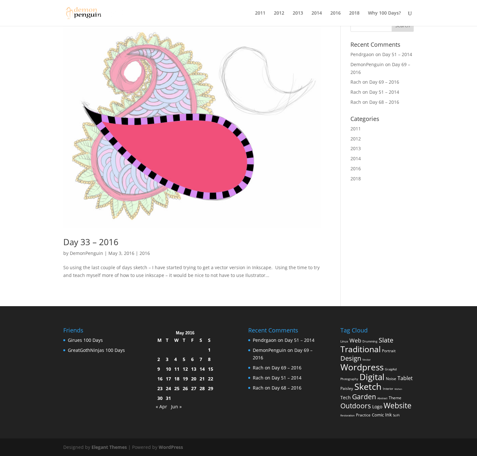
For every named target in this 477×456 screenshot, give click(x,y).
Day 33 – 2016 (90, 242)
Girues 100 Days (85, 340)
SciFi (396, 415)
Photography (349, 379)
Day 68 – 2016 (384, 102)
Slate (386, 340)
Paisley (346, 388)
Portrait (389, 350)
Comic (378, 415)
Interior (388, 389)
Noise (391, 378)
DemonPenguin (86, 253)
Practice (363, 415)
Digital (372, 377)
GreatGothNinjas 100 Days (96, 350)
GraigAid (391, 369)
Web (355, 340)
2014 (317, 13)
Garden (364, 396)
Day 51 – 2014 (397, 54)
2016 (335, 13)
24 (168, 388)
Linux (344, 341)
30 (160, 398)
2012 (279, 13)
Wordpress (362, 367)
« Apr (161, 406)
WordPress (171, 447)
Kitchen (398, 389)
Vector (366, 359)
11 (176, 369)
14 (202, 369)
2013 (298, 13)
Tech (345, 398)
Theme (395, 397)
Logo (377, 407)
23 (160, 388)
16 (160, 379)
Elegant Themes (109, 447)
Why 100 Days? (384, 13)
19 (185, 379)
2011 (260, 13)
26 (185, 388)
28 (202, 388)
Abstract (382, 398)
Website (397, 405)
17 (168, 379)
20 (193, 379)
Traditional (360, 349)
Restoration (347, 415)
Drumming (369, 341)
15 (210, 369)
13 (193, 369)
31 (168, 398)
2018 (354, 13)
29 (210, 388)
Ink (388, 415)
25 (176, 388)
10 (168, 369)
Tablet (405, 378)
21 (202, 379)
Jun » (176, 406)
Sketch (368, 386)
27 (193, 388)
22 (210, 379)
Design (350, 358)
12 (185, 369)
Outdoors (355, 405)
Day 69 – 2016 (384, 82)
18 (176, 379)
